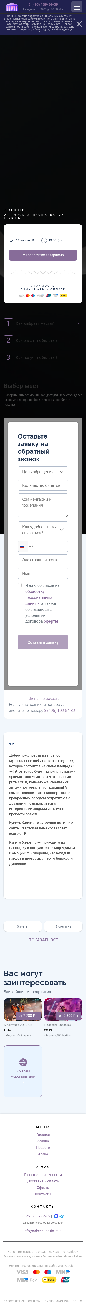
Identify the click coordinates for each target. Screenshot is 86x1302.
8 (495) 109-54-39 (43, 4)
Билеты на (63, 926)
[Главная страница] (12, 7)
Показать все (43, 939)
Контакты (43, 1194)
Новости (43, 1148)
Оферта (43, 1188)
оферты (51, 621)
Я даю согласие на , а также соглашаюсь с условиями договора (42, 603)
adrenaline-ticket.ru (43, 698)
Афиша (43, 1141)
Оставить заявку (43, 642)
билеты (22, 926)
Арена (43, 1154)
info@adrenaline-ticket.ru (43, 1231)
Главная (43, 1135)
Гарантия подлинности (43, 1175)
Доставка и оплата (43, 1181)
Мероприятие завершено (43, 255)
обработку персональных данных (38, 597)
